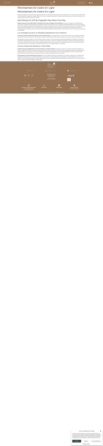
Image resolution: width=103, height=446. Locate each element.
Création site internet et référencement (46, 92)
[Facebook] (25, 75)
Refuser (86, 441)
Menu (9, 3)
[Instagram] (28, 75)
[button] (100, 431)
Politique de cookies (86, 443)
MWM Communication (60, 92)
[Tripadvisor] (32, 75)
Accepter (77, 441)
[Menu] (5, 2)
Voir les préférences (96, 441)
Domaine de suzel (34, 301)
